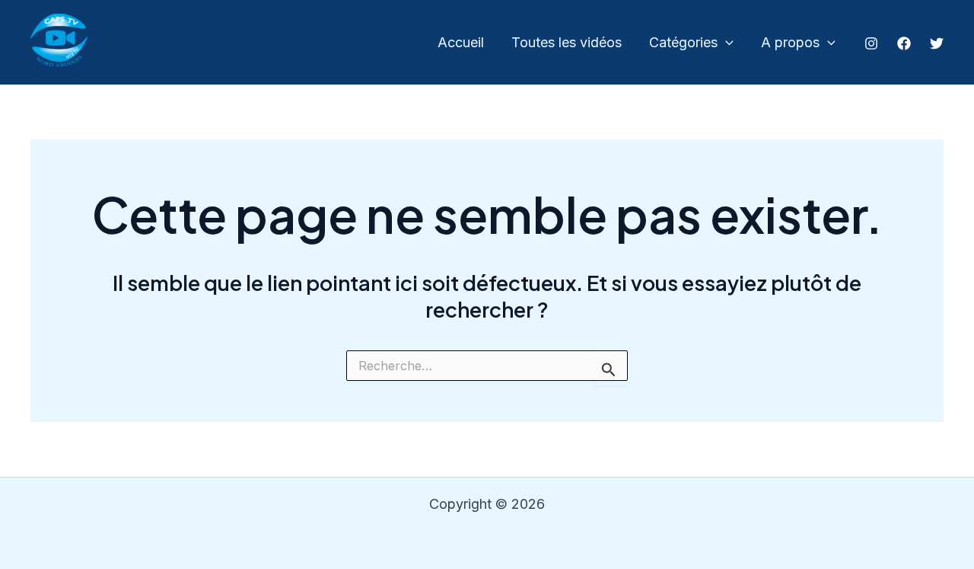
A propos (790, 42)
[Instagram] (871, 43)
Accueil (461, 42)
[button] (726, 43)
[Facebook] (904, 43)
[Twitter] (937, 43)
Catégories (683, 42)
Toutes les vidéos (566, 42)
